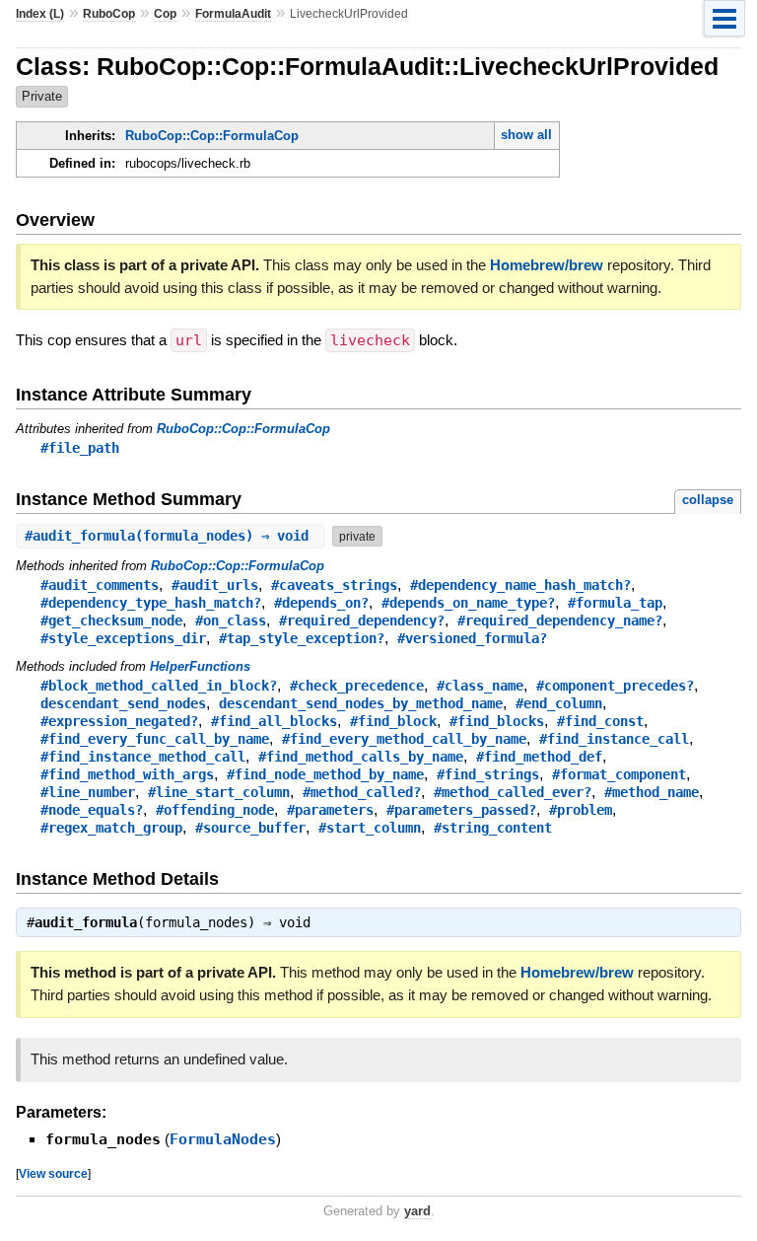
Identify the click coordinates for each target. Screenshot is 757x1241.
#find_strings (488, 774)
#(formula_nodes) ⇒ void (170, 536)
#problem (580, 810)
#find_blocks (496, 721)
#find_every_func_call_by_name (154, 739)
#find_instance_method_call (142, 757)
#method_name (651, 792)
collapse (707, 499)
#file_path (79, 448)
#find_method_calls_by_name (360, 757)
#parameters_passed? (461, 810)
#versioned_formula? (472, 638)
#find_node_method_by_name (325, 774)
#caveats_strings (334, 585)
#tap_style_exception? (301, 638)
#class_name (480, 686)
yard (417, 1211)
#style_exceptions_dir (123, 638)
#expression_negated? (119, 721)
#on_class (230, 620)
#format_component (619, 774)
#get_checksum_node (111, 620)
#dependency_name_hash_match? (520, 585)
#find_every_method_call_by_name (404, 739)
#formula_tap (615, 603)
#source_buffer (250, 828)
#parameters (330, 810)
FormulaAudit (233, 14)
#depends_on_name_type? (468, 603)
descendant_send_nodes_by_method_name (361, 703)
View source (53, 1173)
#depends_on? (321, 603)
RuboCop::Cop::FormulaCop (212, 135)
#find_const (600, 721)
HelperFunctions (200, 666)
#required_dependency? (362, 620)
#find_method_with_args (127, 774)
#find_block (393, 721)
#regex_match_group (111, 828)
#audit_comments (99, 585)
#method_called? (362, 792)
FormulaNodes (223, 1139)
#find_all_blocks (274, 721)
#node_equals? (91, 810)
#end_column (559, 703)
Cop (165, 14)
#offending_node (215, 810)
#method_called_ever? (512, 792)
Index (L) (40, 14)
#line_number (87, 792)
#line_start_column (219, 792)
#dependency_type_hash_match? (150, 603)
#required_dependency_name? (559, 620)
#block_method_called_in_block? (158, 686)
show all (526, 134)
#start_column (369, 828)
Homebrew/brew (546, 264)
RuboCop (109, 14)
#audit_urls (215, 585)
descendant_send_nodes (123, 703)
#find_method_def (539, 757)
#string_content (493, 828)
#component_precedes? (615, 686)
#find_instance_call (614, 739)
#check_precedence (357, 686)
